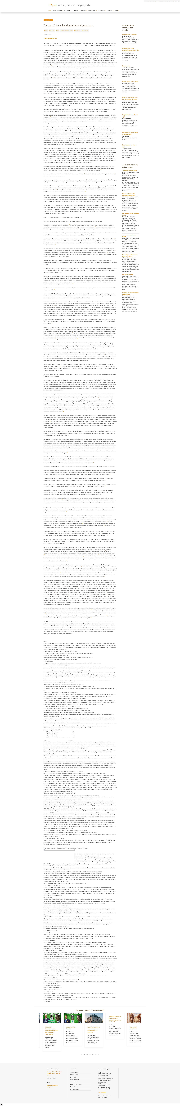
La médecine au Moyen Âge (129, 146)
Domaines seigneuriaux (67, 30)
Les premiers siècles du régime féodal (130, 214)
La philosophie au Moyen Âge (130, 116)
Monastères (77, 30)
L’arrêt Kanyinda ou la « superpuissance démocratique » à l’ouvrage (69, 1029)
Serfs (57, 30)
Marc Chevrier (73, 1082)
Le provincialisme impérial (46, 1028)
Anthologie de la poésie (104, 1087)
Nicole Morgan (74, 1087)
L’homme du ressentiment (108, 1028)
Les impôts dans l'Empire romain (129, 235)
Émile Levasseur (50, 38)
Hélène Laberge (74, 1074)
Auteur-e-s (75, 10)
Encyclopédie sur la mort (104, 1073)
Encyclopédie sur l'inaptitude (105, 1078)
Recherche (176, 1)
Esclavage (52, 30)
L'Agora (53, 4)
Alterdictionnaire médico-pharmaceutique (104, 1081)
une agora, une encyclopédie (74, 4)
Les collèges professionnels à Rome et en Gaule (130, 255)
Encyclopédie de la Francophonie (103, 1076)
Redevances (85, 30)
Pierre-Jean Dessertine (76, 1084)
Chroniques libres (74, 1089)
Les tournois (126, 66)
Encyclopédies (92, 10)
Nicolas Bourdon (74, 1079)
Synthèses (83, 10)
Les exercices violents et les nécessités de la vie (130, 98)
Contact (148, 1)
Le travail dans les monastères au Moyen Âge (130, 49)
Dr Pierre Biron (74, 1077)
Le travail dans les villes (129, 34)
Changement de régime (130, 1028)
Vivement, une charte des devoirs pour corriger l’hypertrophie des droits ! (90, 1019)
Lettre (116, 10)
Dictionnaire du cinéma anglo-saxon (104, 1084)
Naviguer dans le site (157, 1)
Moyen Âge (48, 20)
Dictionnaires (101, 10)
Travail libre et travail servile (129, 170)
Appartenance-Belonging (104, 1089)
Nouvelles (109, 10)
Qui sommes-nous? (57, 10)
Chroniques (67, 10)
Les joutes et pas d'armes (130, 81)
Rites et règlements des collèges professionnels (128, 194)
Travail (46, 30)
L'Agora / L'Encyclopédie (104, 1072)
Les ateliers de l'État (127, 274)
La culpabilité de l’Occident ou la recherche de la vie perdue (54, 1073)
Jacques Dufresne (74, 1072)
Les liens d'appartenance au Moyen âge (130, 133)
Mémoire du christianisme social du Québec (104, 1096)
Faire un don (167, 1)
